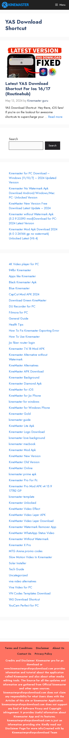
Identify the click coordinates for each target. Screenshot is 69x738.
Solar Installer (17, 563)
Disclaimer (42, 648)
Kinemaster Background (24, 377)
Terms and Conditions (18, 648)
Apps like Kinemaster (22, 276)
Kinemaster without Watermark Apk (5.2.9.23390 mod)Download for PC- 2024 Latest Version (33, 218)
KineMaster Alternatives (23, 365)
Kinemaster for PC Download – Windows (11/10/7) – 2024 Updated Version (32, 177)
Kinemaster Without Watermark (28, 539)
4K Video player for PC (24, 264)
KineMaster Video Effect (24, 509)
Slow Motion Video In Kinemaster (30, 557)
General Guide (18, 318)
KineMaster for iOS (21, 389)
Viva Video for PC (20, 587)
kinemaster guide (20, 420)
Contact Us (24, 654)
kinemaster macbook (22, 444)
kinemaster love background (27, 438)
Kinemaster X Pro (20, 545)
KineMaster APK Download (26, 371)
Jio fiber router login (22, 342)
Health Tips (16, 324)
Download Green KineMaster (27, 300)
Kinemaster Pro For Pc (23, 480)
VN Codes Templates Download (29, 593)
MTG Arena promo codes (25, 551)
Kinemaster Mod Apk (22, 450)
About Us (58, 648)
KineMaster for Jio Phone (25, 395)
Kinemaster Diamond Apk (25, 383)
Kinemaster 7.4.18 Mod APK (27, 349)
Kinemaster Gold (20, 414)
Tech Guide (16, 569)
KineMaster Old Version (24, 462)
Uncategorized (18, 575)
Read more (55, 117)
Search (13, 139)
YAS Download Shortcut (24, 599)
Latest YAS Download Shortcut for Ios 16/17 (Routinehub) (27, 88)
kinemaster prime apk (22, 474)
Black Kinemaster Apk (22, 282)
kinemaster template (21, 497)
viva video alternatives (22, 581)
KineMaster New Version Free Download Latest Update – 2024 (30, 205)
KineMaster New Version (25, 456)
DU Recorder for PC (22, 306)
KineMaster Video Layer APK (27, 515)
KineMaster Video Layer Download (31, 521)
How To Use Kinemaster (24, 336)
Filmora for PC (18, 312)
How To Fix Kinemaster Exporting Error (34, 330)
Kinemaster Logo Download (27, 432)
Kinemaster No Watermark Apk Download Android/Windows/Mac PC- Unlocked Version (32, 193)
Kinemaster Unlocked (22, 503)
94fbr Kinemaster (20, 270)
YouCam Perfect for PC (24, 605)
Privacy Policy (43, 654)
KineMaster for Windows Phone (29, 408)
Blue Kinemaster (19, 288)
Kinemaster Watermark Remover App (32, 527)
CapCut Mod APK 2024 (24, 294)
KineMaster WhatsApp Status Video (31, 533)
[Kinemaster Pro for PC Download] (15, 5)
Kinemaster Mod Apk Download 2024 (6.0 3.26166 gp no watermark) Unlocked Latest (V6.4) (33, 233)
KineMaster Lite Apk (21, 426)
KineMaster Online (21, 468)
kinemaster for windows (24, 401)
